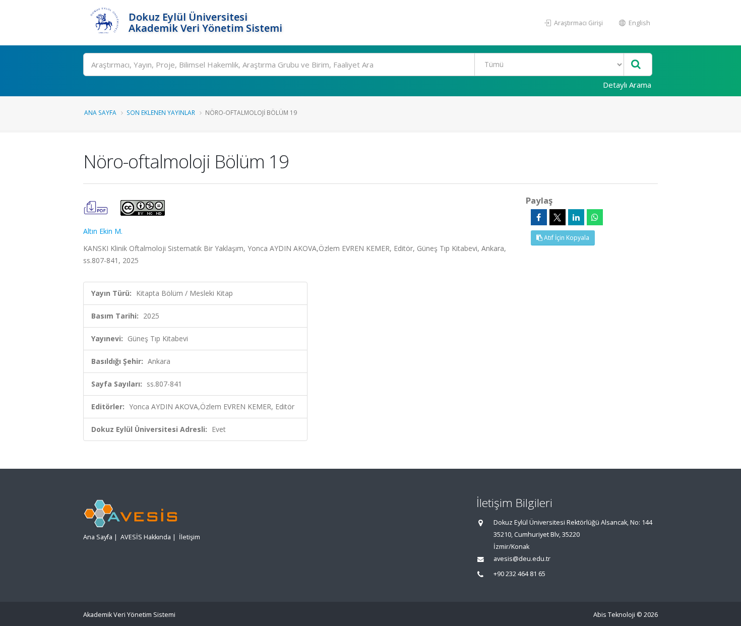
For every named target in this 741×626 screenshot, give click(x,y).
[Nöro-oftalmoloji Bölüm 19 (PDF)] (96, 207)
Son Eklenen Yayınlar (161, 112)
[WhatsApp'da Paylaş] (595, 217)
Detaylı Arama (627, 85)
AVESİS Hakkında (145, 537)
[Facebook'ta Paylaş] (539, 217)
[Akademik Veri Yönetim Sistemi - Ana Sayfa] (104, 22)
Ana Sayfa (100, 112)
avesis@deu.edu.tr (521, 558)
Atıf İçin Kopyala (565, 237)
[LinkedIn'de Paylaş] (576, 217)
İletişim (189, 537)
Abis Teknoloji (614, 614)
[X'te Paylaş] (557, 217)
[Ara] (636, 64)
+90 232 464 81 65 (519, 574)
